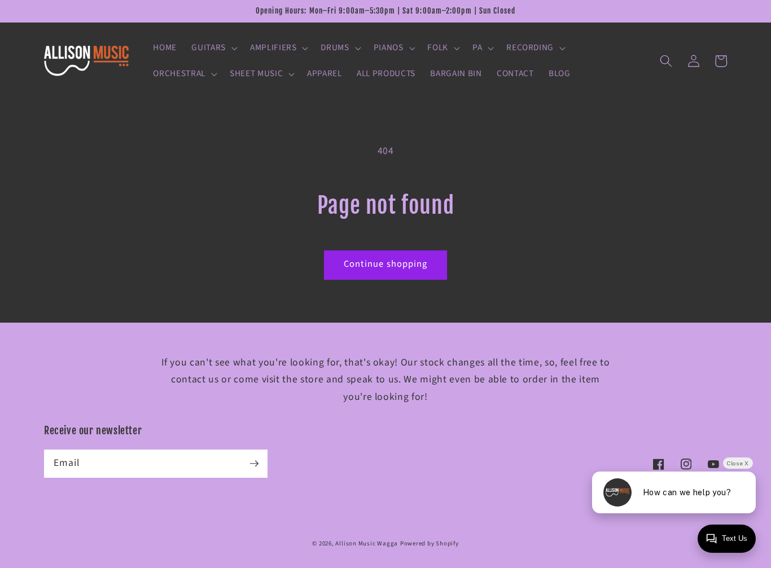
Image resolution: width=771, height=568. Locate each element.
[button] (213, 48)
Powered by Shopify (429, 543)
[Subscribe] (254, 463)
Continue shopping (386, 264)
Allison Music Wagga (366, 543)
